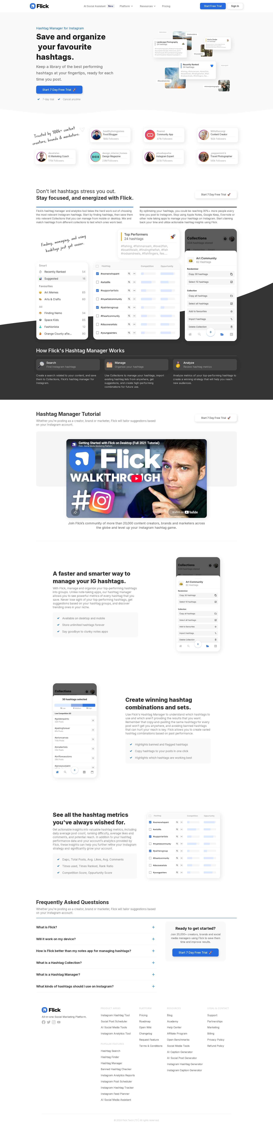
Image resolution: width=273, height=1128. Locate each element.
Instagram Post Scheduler (116, 1081)
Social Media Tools (178, 1045)
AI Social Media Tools (114, 1027)
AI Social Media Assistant (116, 1099)
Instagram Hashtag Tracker (117, 1087)
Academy (172, 1021)
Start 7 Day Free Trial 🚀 (59, 89)
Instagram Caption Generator (184, 1070)
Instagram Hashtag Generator (185, 1064)
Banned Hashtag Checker (116, 1069)
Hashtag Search (110, 1050)
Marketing (213, 1027)
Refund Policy (215, 1045)
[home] (39, 6)
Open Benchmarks (178, 1039)
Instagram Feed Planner (115, 1093)
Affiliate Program (177, 1033)
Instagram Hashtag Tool (115, 1015)
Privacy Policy (215, 1039)
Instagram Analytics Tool (116, 1033)
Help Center (174, 1027)
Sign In (235, 6)
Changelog (145, 1033)
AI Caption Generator (180, 1052)
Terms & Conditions (150, 1045)
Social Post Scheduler (114, 1021)
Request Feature (149, 1039)
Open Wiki (145, 1027)
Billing (210, 1033)
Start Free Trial (213, 6)
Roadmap (145, 1021)
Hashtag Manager (111, 1063)
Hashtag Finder (110, 1057)
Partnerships (215, 1021)
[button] (126, 6)
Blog (169, 1015)
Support (212, 1015)
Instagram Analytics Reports (118, 1075)
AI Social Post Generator (182, 1058)
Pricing (143, 1015)
